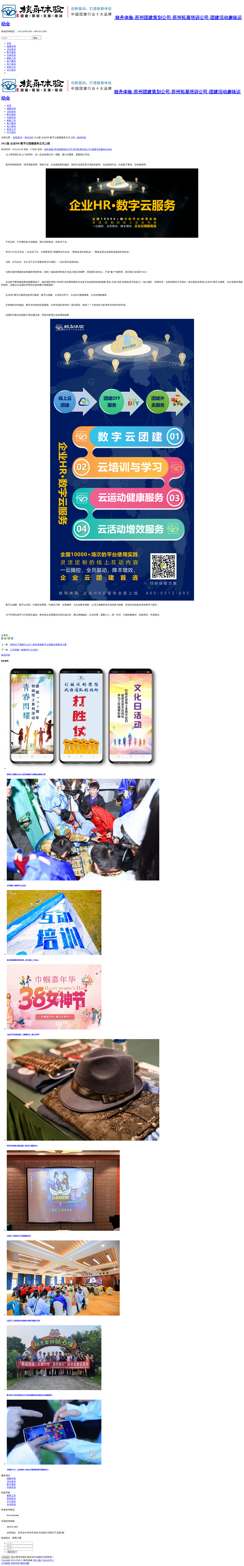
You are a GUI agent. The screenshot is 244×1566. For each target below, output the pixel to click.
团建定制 (11, 46)
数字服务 (11, 52)
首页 (9, 43)
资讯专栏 (28, 137)
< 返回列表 (80, 137)
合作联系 (11, 1504)
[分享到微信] (9, 638)
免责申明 (15, 1563)
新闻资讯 (17, 137)
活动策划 (11, 49)
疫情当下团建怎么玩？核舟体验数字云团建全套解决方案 (38, 644)
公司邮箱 (5, 1563)
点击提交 (6, 1557)
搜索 (35, 38)
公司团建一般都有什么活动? (24, 650)
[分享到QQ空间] (2, 638)
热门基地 (11, 64)
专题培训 (11, 55)
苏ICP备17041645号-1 (43, 1560)
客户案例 (11, 61)
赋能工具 (11, 58)
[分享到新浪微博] (5, 638)
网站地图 (24, 1563)
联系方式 (11, 67)
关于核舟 (11, 70)
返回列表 (5, 655)
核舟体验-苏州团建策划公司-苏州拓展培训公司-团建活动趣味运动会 (78, 149)
